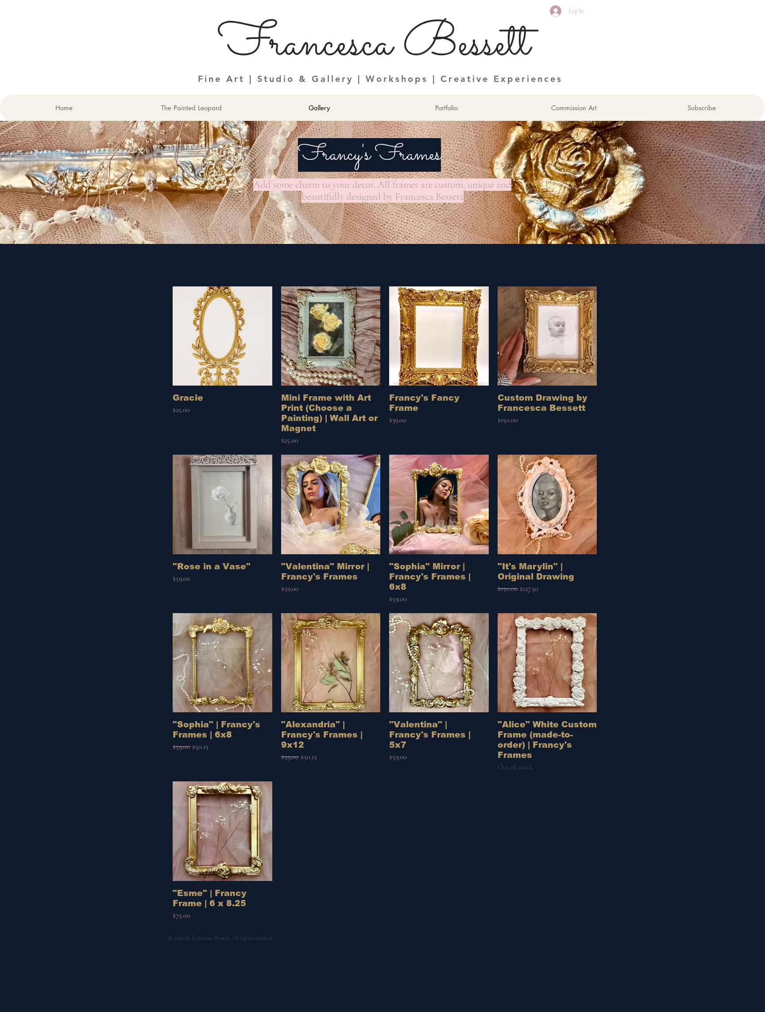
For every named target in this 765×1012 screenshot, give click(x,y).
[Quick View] (222, 336)
